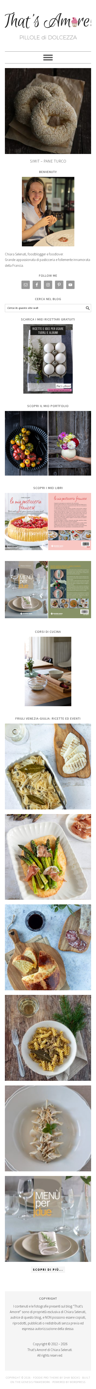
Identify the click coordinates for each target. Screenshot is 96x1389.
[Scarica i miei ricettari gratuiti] (48, 359)
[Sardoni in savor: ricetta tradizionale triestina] (48, 766)
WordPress (78, 1382)
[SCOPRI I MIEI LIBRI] (48, 553)
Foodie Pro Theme (46, 1377)
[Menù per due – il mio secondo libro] (48, 1219)
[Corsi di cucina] (48, 671)
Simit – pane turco (48, 161)
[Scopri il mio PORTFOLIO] (48, 443)
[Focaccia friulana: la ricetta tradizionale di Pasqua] (48, 947)
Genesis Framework (35, 1382)
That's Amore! (48, 24)
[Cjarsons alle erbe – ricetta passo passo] (48, 1128)
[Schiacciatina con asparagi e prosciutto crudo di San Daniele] (48, 857)
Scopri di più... (48, 1270)
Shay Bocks (72, 1377)
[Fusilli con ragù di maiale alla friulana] (48, 1038)
